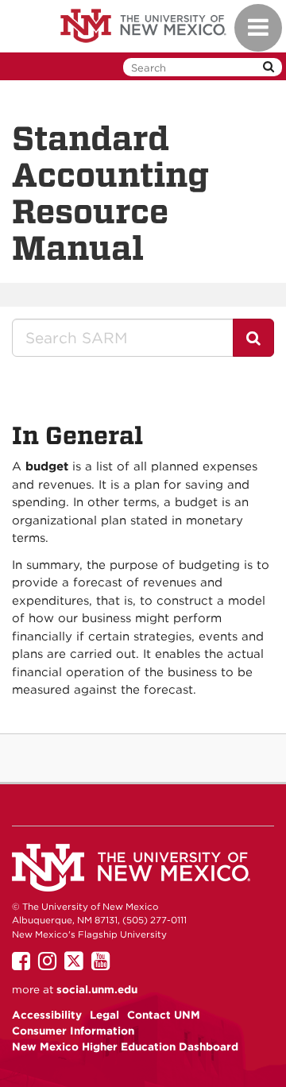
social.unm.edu (96, 989)
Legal (104, 1014)
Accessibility (47, 1014)
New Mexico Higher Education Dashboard (125, 1046)
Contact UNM (163, 1014)
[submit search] (268, 67)
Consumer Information (73, 1030)
